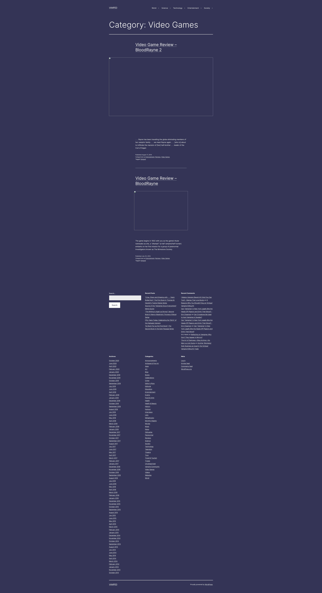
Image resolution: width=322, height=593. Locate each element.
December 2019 (114, 375)
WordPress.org (186, 369)
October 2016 (114, 472)
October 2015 (114, 507)
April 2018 (112, 421)
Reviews (157, 157)
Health (147, 401)
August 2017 (113, 444)
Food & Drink (149, 398)
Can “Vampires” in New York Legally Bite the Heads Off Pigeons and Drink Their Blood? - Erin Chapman (196, 311)
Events (147, 395)
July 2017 (112, 446)
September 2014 (115, 544)
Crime (147, 381)
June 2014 (112, 553)
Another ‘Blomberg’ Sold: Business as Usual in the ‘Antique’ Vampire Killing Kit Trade (196, 346)
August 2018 (113, 409)
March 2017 (113, 458)
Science (165, 8)
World (154, 8)
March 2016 (113, 492)
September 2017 (115, 441)
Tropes (147, 461)
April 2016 (112, 489)
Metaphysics (149, 418)
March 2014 (113, 561)
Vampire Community (152, 467)
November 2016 (114, 469)
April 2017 (112, 455)
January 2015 (114, 532)
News (147, 429)
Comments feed (187, 366)
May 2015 (112, 521)
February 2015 (114, 530)
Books (147, 375)
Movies (147, 424)
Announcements (151, 360)
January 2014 (114, 567)
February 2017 (114, 461)
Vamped (113, 7)
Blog (146, 372)
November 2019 (114, 378)
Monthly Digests (151, 421)
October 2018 (114, 403)
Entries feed (185, 363)
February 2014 (114, 564)
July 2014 (112, 550)
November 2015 (114, 504)
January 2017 (113, 464)
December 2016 (114, 467)
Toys (147, 455)
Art (146, 369)
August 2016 (113, 478)
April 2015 (112, 524)
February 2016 (114, 495)
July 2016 (112, 481)
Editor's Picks (150, 383)
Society (207, 8)
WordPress (209, 584)
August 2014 (113, 547)
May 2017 (112, 452)
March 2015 (113, 527)
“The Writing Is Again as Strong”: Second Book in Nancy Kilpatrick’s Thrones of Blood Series (160, 314)
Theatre (148, 452)
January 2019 (114, 398)
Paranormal (149, 435)
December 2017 (114, 432)
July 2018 (112, 412)
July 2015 (112, 515)
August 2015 (113, 512)
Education (148, 389)
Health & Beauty (150, 403)
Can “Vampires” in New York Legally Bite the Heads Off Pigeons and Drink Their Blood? (196, 329)
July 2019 (112, 386)
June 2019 (112, 389)
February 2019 (114, 395)
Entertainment (193, 8)
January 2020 (114, 372)
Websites (148, 475)
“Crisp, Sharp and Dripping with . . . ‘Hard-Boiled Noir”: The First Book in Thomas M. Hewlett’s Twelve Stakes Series (160, 300)
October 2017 (114, 438)
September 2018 (115, 406)
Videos (147, 472)
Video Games (165, 157)
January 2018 (114, 429)
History (147, 406)
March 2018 (113, 424)
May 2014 (112, 555)
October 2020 (114, 360)
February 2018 (114, 426)
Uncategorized (150, 464)
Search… (112, 293)
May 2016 (112, 487)
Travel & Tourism (151, 458)
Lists (146, 415)
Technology (177, 8)
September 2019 (115, 383)
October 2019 (114, 381)
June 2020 (113, 363)
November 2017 (114, 435)
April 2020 (112, 366)
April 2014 (112, 558)
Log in (183, 360)
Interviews (148, 412)
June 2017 (112, 449)
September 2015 (115, 509)
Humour (148, 409)
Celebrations (149, 378)
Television (148, 449)
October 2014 (114, 541)
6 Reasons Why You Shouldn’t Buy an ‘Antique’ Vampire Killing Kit (196, 303)
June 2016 (112, 484)
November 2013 (114, 570)
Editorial (148, 386)
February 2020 (114, 369)
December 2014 (114, 535)
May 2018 (112, 418)
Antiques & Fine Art (152, 363)
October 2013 (114, 573)
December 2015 (114, 501)
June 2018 (112, 415)
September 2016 (115, 475)
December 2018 (114, 401)
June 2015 (112, 518)
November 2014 (114, 538)
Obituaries (148, 432)
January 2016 (114, 498)
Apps (147, 366)
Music (147, 426)
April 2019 (112, 392)
